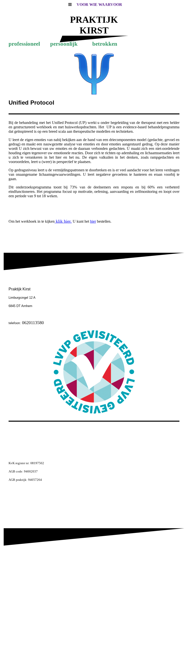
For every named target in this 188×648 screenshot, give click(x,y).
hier (93, 221)
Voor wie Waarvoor (99, 4)
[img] (94, 74)
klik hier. (63, 221)
